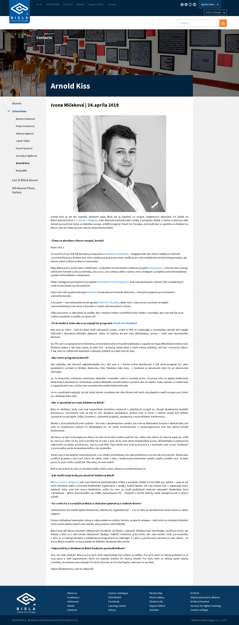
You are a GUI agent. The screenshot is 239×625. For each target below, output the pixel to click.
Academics (73, 597)
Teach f (117, 323)
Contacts (72, 610)
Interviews (19, 111)
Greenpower (155, 268)
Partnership (155, 593)
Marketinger (209, 620)
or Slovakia (129, 323)
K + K (39, 4)
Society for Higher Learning (205, 605)
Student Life (156, 601)
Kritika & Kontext (199, 601)
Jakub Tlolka (23, 141)
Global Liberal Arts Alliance (205, 597)
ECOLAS (67, 4)
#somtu (92, 292)
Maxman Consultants (117, 254)
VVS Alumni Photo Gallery (23, 190)
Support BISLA (96, 4)
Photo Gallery (156, 597)
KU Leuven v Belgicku (86, 220)
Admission (73, 601)
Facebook (114, 601)
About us (72, 593)
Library (112, 4)
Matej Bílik (21, 170)
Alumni (80, 4)
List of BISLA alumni (25, 180)
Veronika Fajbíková (26, 155)
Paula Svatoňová (25, 126)
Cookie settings (199, 610)
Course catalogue (118, 593)
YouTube (154, 610)
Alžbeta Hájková (25, 133)
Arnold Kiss (23, 163)
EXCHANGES (52, 4)
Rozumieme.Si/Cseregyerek (113, 282)
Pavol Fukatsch (24, 148)
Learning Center (117, 605)
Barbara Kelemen (25, 118)
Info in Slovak (213, 12)
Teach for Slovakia (109, 302)
